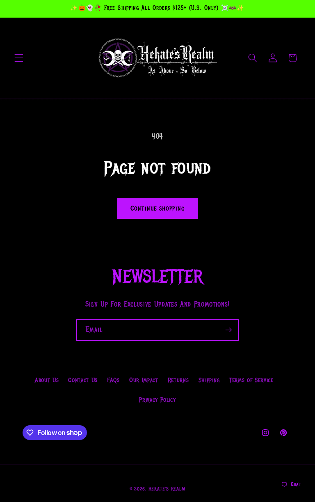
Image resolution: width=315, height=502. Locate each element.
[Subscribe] (228, 330)
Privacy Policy (157, 400)
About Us (47, 380)
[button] (19, 58)
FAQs (113, 380)
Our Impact (143, 380)
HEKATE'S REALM (167, 489)
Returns (178, 380)
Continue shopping (157, 208)
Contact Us (83, 380)
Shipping (209, 380)
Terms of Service (251, 380)
